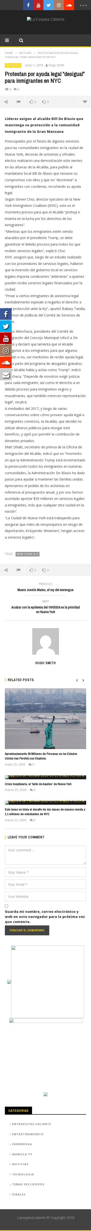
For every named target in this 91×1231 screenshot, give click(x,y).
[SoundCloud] (69, 5)
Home (9, 53)
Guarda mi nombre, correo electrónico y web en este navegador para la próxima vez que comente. (45, 916)
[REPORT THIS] (18, 102)
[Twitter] (48, 5)
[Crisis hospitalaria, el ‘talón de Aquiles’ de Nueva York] (45, 777)
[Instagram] (59, 5)
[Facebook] (28, 5)
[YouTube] (38, 5)
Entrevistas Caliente (31, 1124)
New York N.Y (28, 554)
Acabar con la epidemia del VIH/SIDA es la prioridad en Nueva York (45, 607)
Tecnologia (23, 1174)
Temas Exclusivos (28, 1184)
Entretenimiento (28, 1134)
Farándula (22, 1144)
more (85, 102)
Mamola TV (22, 1154)
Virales (18, 1194)
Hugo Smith (56, 65)
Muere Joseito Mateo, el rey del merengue (45, 587)
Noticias (25, 53)
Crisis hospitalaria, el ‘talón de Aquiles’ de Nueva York (38, 784)
